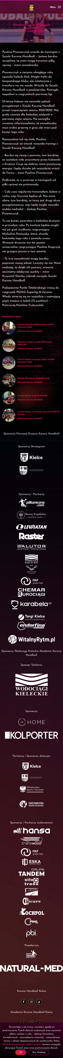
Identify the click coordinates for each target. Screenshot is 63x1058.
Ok (20, 1052)
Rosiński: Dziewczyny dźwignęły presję (33, 378)
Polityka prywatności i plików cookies (22, 1044)
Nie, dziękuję (38, 1052)
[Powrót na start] (31, 7)
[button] (55, 7)
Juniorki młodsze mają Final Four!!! (32, 396)
